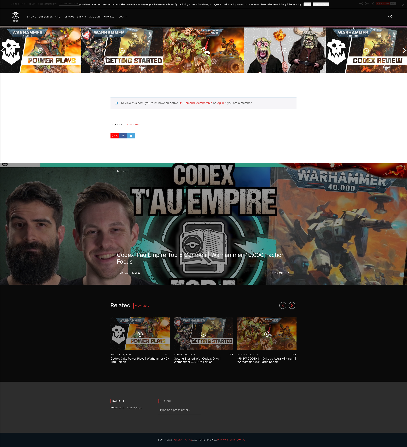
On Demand (132, 124)
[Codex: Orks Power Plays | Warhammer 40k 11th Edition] (40, 50)
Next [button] (404, 50)
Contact (242, 440)
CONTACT (110, 17)
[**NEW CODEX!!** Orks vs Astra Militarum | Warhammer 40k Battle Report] (203, 50)
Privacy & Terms (226, 440)
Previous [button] (2, 50)
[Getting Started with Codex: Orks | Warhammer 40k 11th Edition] (122, 50)
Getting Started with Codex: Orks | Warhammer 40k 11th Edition (197, 360)
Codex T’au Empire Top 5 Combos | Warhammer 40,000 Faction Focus (201, 258)
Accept (307, 4)
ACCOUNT (95, 17)
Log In (123, 17)
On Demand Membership (195, 103)
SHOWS (31, 17)
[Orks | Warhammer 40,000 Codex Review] (366, 50)
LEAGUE (70, 17)
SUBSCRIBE (46, 17)
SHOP (58, 17)
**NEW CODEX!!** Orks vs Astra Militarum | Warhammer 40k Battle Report (266, 360)
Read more (279, 273)
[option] (40, 50)
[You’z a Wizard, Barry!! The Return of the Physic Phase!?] (285, 50)
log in (220, 103)
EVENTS (82, 17)
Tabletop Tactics (182, 440)
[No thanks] (403, 4)
